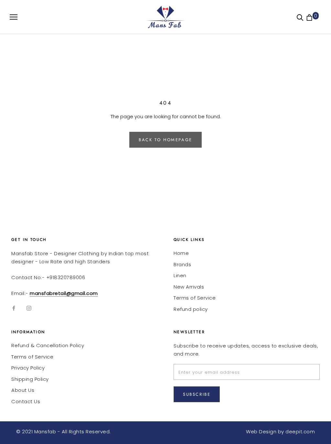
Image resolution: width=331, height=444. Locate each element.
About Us (22, 390)
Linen (180, 275)
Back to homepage (165, 140)
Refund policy (191, 309)
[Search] (300, 17)
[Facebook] (13, 308)
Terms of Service (195, 297)
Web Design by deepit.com (280, 431)
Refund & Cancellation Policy (47, 345)
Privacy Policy (28, 367)
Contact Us (25, 401)
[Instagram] (29, 308)
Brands (182, 264)
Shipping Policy (30, 379)
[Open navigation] (13, 17)
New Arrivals (189, 286)
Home (181, 253)
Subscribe (196, 394)
